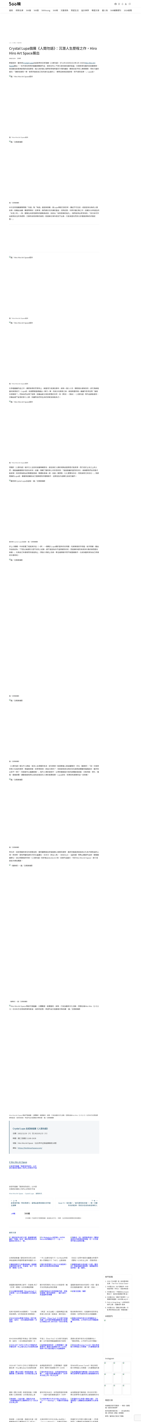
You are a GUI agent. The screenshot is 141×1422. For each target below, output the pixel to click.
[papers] (122, 3)
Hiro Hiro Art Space (16, 1193)
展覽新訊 (39, 1193)
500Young (45, 10)
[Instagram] (119, 3)
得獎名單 (19, 10)
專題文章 (95, 10)
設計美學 (85, 10)
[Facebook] (115, 3)
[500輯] (15, 4)
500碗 (55, 10)
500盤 (28, 10)
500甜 (36, 10)
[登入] (125, 3)
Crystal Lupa (29, 1193)
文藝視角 (64, 10)
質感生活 (75, 10)
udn (10, 43)
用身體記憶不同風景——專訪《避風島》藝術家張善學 (117, 1406)
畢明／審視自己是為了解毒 (114, 1416)
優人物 (105, 10)
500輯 (14, 43)
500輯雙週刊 (115, 10)
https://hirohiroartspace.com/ (30, 1148)
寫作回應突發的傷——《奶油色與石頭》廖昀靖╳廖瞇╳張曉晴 (117, 1412)
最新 (11, 10)
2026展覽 (128, 10)
